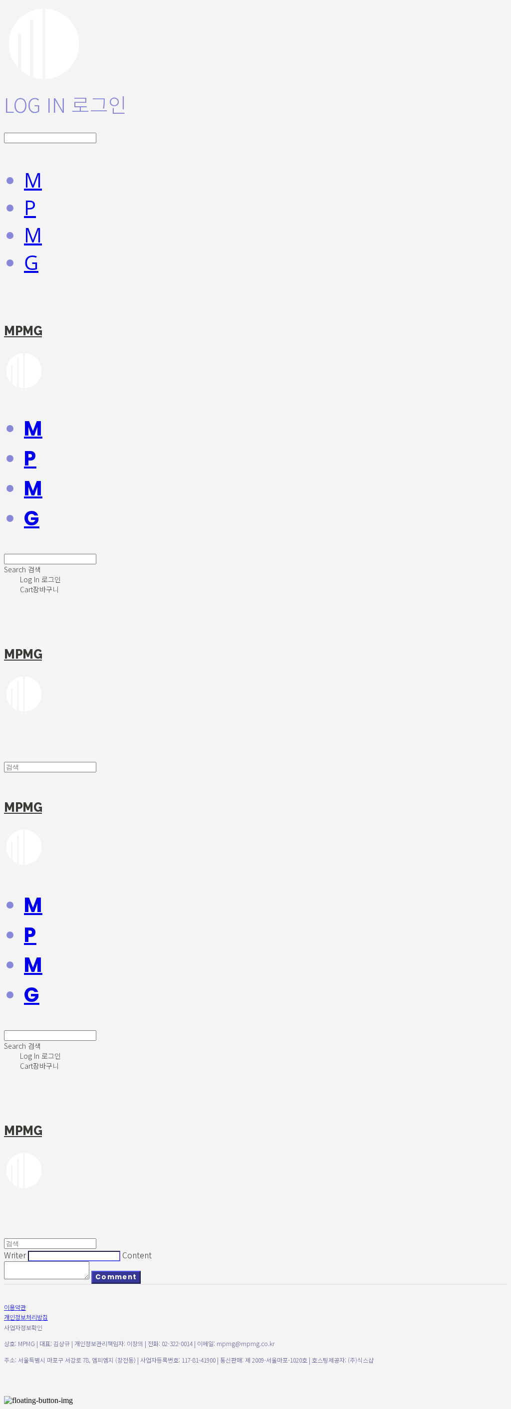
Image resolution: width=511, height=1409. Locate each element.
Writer (15, 1255)
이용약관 (15, 1307)
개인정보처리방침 (26, 1317)
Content (137, 1255)
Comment (116, 1277)
